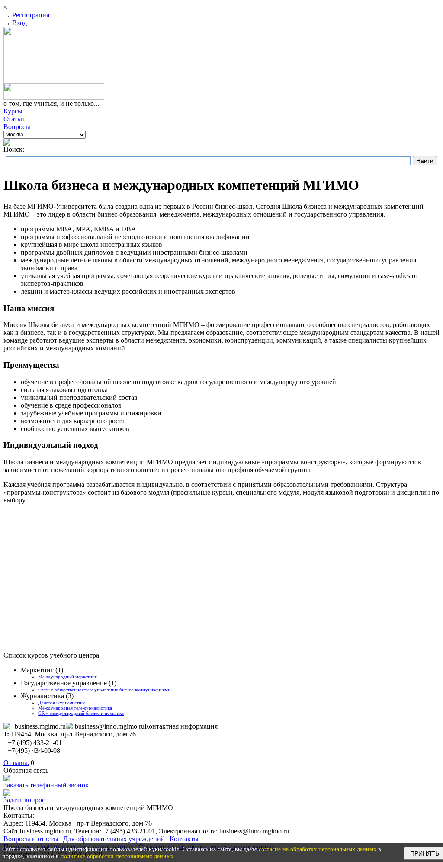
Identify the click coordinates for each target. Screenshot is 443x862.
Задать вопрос (24, 800)
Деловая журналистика (62, 702)
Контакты (184, 839)
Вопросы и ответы (30, 839)
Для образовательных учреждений (114, 839)
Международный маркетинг (67, 676)
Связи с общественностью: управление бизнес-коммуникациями (104, 689)
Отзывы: (16, 762)
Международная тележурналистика (75, 707)
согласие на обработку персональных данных (317, 849)
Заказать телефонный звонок (46, 785)
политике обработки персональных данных (117, 856)
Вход (19, 22)
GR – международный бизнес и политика (81, 713)
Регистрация (30, 15)
